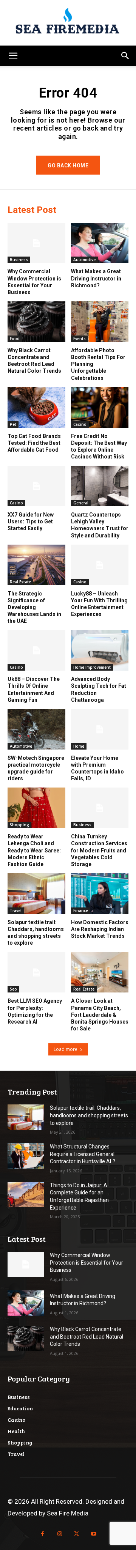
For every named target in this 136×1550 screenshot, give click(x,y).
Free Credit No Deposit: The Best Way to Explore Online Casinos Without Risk (99, 446)
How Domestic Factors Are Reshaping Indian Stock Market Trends (99, 929)
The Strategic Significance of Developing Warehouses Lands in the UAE (34, 607)
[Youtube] (93, 1534)
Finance (80, 910)
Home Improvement (92, 667)
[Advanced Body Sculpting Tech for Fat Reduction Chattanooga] (100, 650)
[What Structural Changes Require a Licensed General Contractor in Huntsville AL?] (26, 1156)
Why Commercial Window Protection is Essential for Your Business (34, 281)
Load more (65, 1049)
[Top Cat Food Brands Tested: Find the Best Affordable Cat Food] (36, 407)
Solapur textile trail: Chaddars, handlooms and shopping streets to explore (89, 1115)
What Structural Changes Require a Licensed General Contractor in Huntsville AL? (82, 1154)
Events (79, 338)
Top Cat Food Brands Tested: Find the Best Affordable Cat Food (34, 443)
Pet (13, 424)
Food (15, 338)
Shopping (19, 824)
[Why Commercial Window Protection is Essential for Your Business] (36, 243)
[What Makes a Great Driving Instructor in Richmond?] (100, 243)
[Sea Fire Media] (68, 23)
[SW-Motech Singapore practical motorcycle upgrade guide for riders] (36, 729)
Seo (13, 989)
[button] (13, 56)
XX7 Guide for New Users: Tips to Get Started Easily (31, 521)
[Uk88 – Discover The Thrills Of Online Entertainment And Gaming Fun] (36, 650)
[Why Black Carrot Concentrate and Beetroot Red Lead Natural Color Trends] (36, 321)
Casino (80, 424)
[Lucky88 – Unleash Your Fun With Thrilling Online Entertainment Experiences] (100, 565)
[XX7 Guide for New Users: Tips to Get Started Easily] (36, 486)
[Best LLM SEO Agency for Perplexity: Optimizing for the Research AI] (36, 972)
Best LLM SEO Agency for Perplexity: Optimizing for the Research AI (35, 1011)
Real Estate (20, 581)
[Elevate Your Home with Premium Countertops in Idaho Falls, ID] (100, 729)
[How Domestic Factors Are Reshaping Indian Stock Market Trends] (100, 893)
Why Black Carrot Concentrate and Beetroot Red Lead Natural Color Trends (86, 1336)
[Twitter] (76, 1534)
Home (78, 746)
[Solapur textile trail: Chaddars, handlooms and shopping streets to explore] (36, 893)
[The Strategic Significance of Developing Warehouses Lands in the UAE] (36, 565)
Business (19, 259)
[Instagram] (59, 1534)
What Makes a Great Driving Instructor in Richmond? (96, 278)
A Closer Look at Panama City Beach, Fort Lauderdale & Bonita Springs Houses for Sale (99, 1015)
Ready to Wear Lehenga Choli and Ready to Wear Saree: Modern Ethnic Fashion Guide (34, 850)
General (80, 503)
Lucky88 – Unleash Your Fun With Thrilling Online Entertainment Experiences (99, 604)
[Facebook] (42, 1534)
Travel (16, 910)
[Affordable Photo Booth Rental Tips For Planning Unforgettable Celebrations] (100, 321)
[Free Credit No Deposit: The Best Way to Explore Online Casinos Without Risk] (100, 407)
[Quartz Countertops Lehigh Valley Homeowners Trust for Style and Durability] (100, 486)
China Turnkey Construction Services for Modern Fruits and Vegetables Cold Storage (99, 850)
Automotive (84, 259)
